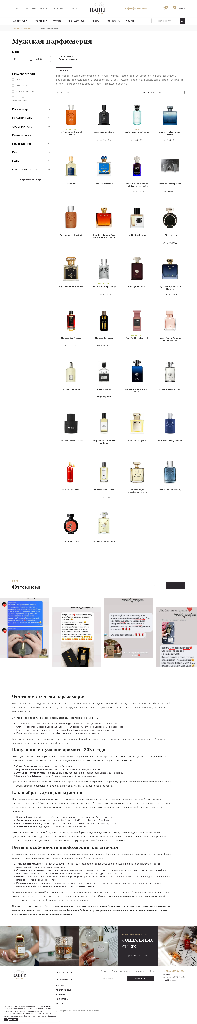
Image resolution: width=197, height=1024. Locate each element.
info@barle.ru (169, 980)
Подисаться (141, 978)
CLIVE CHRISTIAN (25, 91)
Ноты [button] (15, 161)
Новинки (39, 21)
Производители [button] (23, 74)
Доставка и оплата (36, 8)
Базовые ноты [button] (22, 135)
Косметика (113, 21)
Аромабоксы (76, 21)
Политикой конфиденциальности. (26, 1014)
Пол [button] (15, 152)
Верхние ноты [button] (22, 118)
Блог (75, 8)
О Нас (15, 8)
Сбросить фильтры (31, 179)
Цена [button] (16, 51)
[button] (175, 585)
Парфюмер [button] (20, 109)
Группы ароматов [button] (24, 169)
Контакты (59, 8)
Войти (182, 8)
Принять (11, 1019)
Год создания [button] (21, 143)
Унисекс (64, 70)
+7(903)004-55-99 (136, 8)
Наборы (95, 21)
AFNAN (20, 79)
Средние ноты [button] (22, 126)
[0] (164, 8)
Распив (57, 21)
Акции (130, 21)
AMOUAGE (22, 85)
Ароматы (19, 21)
